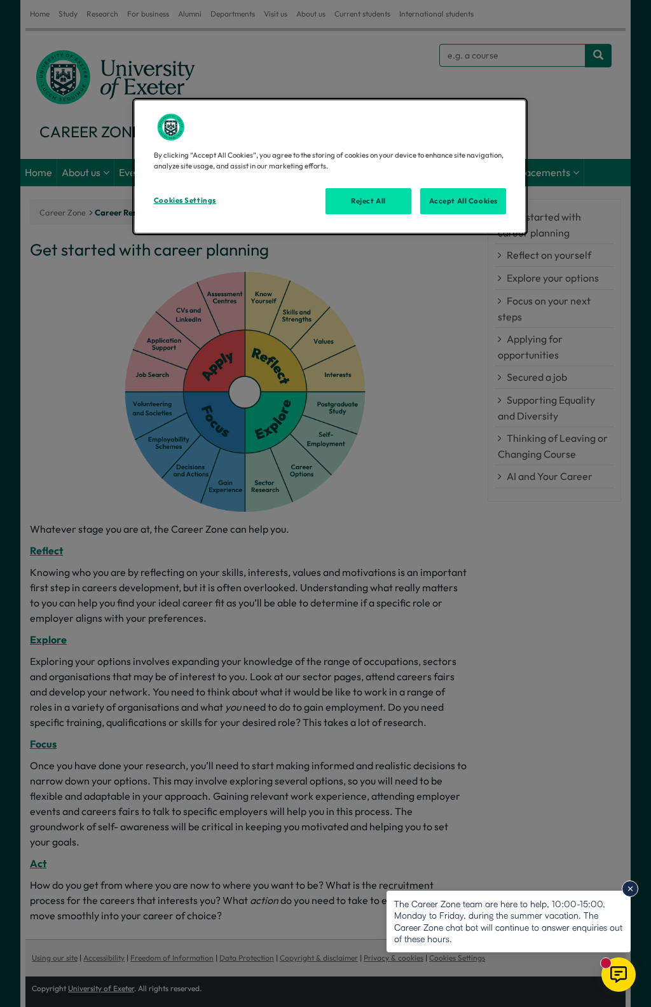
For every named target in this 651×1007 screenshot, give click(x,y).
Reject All (368, 200)
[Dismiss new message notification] (630, 888)
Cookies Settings (185, 200)
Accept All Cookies (463, 200)
